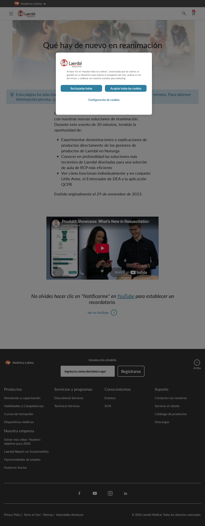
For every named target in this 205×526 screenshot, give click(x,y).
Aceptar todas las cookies (125, 88)
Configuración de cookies (104, 100)
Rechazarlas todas (81, 88)
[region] (104, 84)
